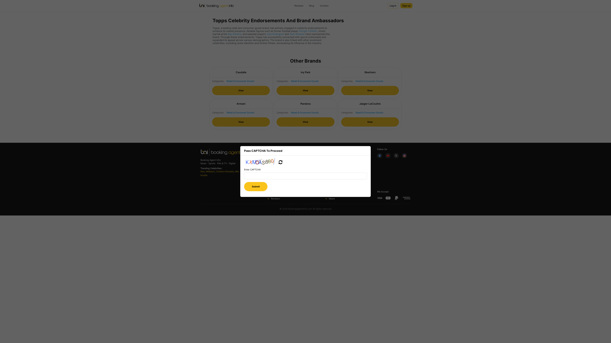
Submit (256, 186)
